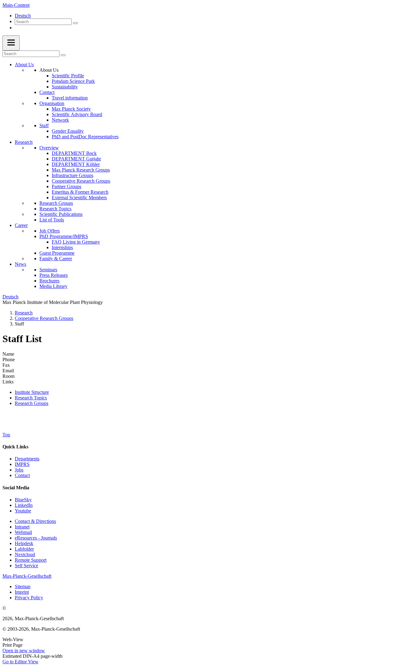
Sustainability (65, 86)
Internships (62, 247)
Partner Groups (66, 186)
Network (60, 120)
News (20, 264)
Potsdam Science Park (73, 81)
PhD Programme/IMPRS (63, 236)
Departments (27, 458)
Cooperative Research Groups (81, 181)
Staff (44, 125)
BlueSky (23, 499)
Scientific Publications (60, 214)
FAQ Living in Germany (76, 242)
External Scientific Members (79, 197)
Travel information (70, 97)
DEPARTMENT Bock (74, 153)
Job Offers (49, 230)
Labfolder (24, 549)
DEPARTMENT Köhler (76, 164)
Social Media (15, 487)
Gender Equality (68, 131)
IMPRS (22, 464)
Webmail (23, 532)
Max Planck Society (71, 108)
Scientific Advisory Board (77, 114)
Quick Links (15, 446)
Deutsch (23, 15)
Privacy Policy (29, 597)
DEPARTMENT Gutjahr (76, 158)
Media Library (53, 286)
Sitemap (22, 586)
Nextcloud (25, 554)
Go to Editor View (20, 661)
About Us (24, 64)
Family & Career (55, 258)
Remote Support (30, 560)
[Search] (75, 23)
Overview (49, 147)
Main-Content (16, 5)
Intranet (22, 526)
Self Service (26, 565)
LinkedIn (24, 505)
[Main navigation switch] (11, 43)
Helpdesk (24, 543)
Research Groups (56, 203)
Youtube (23, 510)
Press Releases (53, 275)
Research (24, 142)
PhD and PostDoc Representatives (85, 136)
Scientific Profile (68, 75)
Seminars (48, 269)
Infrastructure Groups (72, 175)
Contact (46, 92)
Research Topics (55, 208)
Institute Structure (32, 392)
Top (6, 434)
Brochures (49, 280)
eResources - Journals (36, 537)
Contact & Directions (35, 521)
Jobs (19, 469)
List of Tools (51, 219)
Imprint (22, 592)
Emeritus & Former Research (80, 192)
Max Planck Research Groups (81, 169)
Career (21, 225)
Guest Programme (56, 253)
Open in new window (23, 650)
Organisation (51, 103)
